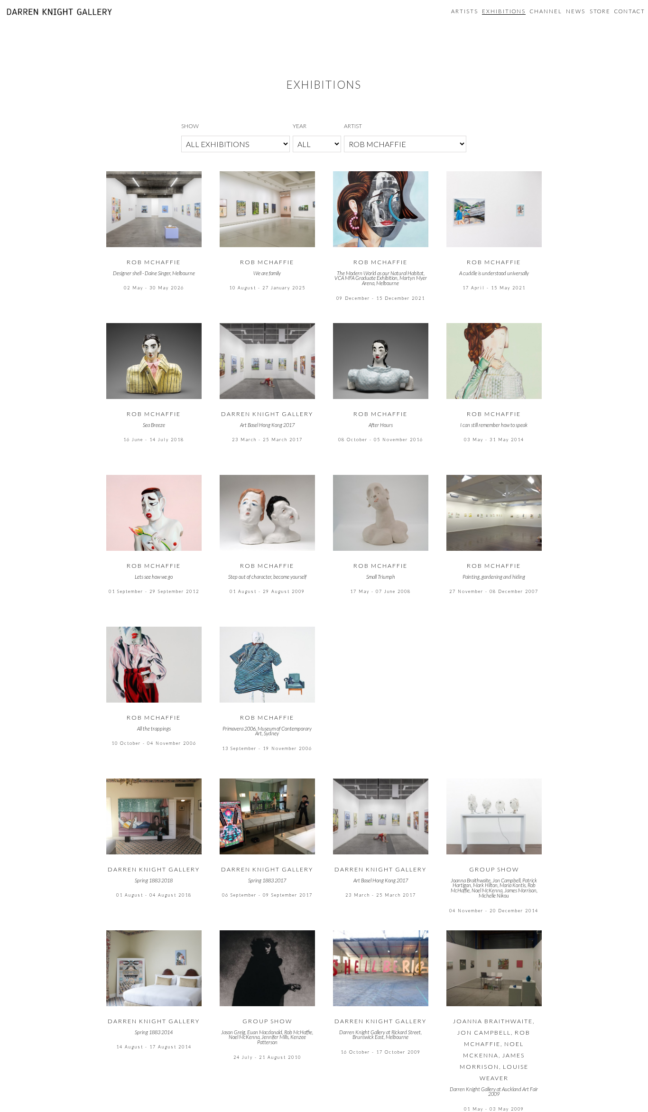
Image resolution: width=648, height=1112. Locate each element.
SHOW (190, 126)
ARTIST (353, 126)
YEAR (299, 126)
